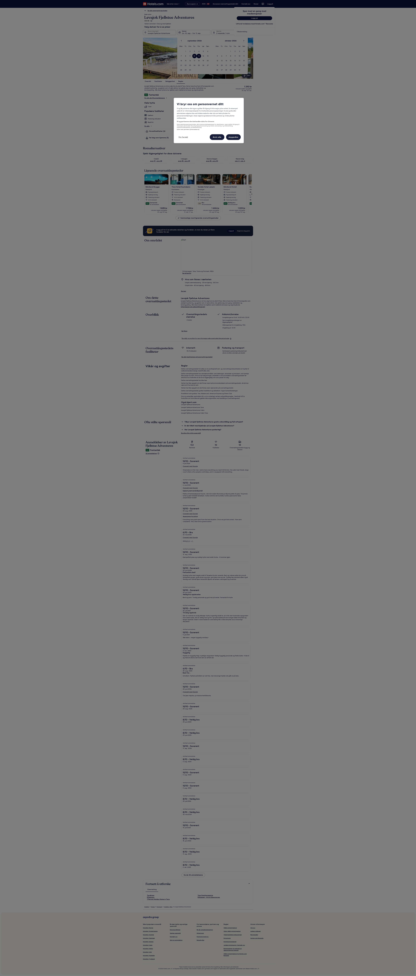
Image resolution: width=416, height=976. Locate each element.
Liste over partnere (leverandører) (188, 129)
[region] (209, 120)
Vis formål (183, 137)
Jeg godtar (233, 137)
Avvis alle (217, 137)
